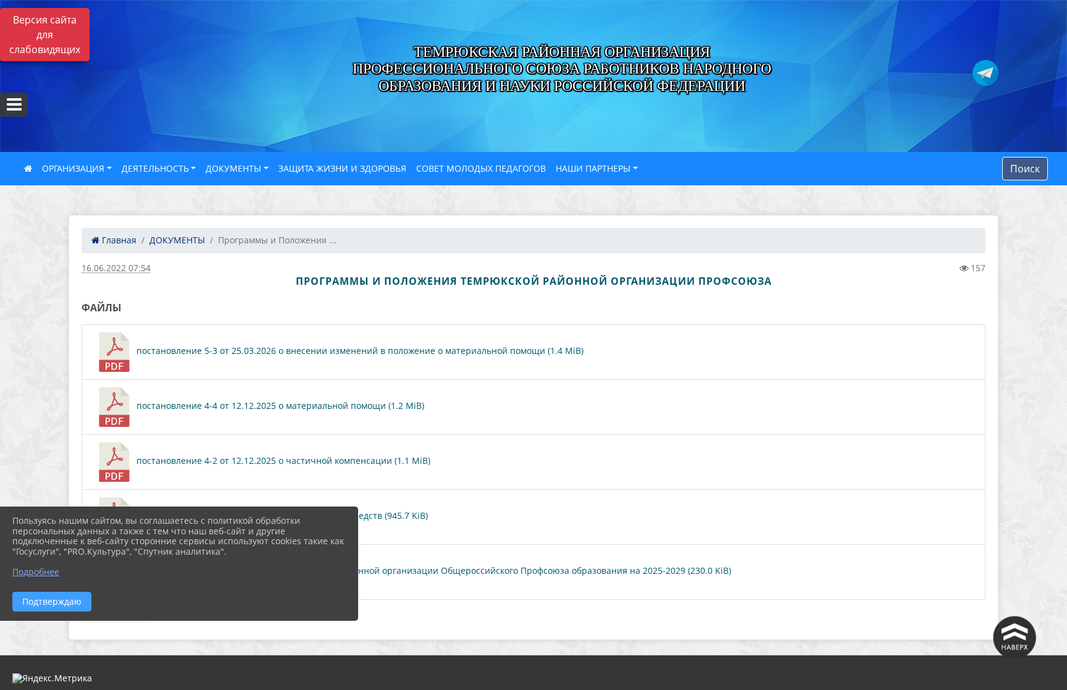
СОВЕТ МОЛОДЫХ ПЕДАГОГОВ (481, 168)
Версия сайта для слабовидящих (44, 34)
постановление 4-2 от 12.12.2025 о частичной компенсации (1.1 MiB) (282, 460)
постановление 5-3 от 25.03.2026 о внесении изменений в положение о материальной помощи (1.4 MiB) (359, 350)
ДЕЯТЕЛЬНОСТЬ (155, 168)
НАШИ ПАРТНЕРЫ (593, 168)
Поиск (1025, 168)
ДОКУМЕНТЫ (233, 168)
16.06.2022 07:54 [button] (116, 268)
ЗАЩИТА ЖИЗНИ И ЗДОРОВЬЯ (342, 168)
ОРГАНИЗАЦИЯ (73, 168)
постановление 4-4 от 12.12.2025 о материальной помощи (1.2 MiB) (279, 405)
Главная (117, 240)
